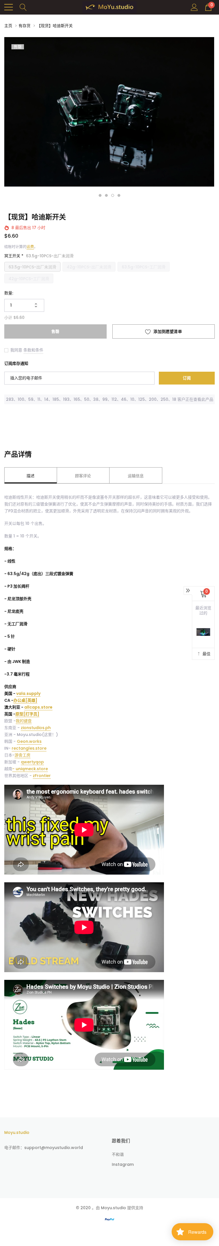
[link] (90, 661)
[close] (200, 586)
